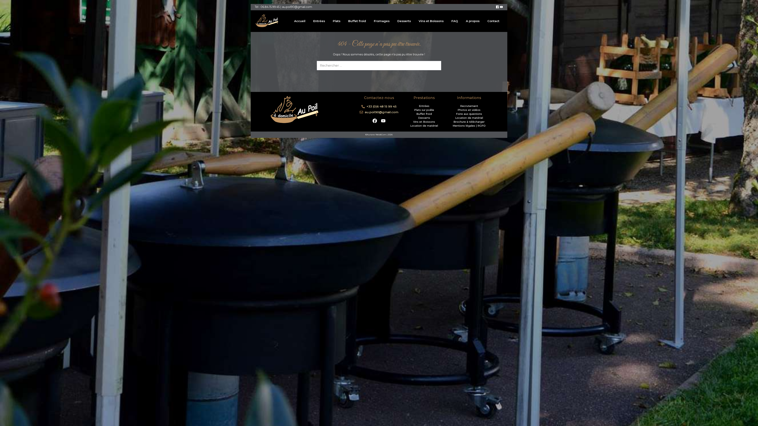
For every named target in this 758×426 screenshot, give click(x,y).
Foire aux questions (469, 113)
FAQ (454, 21)
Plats (336, 21)
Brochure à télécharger (469, 121)
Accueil (299, 21)
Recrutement (469, 105)
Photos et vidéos (469, 109)
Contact (493, 21)
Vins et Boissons (431, 21)
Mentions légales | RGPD (469, 125)
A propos (472, 21)
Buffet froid (357, 21)
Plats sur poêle (424, 109)
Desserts (404, 21)
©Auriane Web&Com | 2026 (379, 134)
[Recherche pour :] (379, 65)
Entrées (319, 21)
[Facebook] (497, 7)
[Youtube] (501, 7)
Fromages (381, 21)
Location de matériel (424, 125)
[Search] (435, 65)
